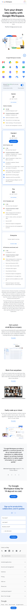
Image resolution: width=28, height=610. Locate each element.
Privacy (2, 604)
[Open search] (25, 2)
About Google (12, 604)
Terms (6, 604)
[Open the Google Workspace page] (7, 2)
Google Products (19, 604)
